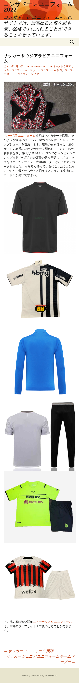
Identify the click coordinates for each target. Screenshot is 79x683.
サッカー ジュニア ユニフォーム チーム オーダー (40, 659)
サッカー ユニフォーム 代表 (46, 70)
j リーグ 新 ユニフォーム (19, 135)
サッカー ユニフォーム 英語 (29, 650)
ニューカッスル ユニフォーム (52, 622)
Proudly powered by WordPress (39, 675)
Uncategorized (38, 66)
